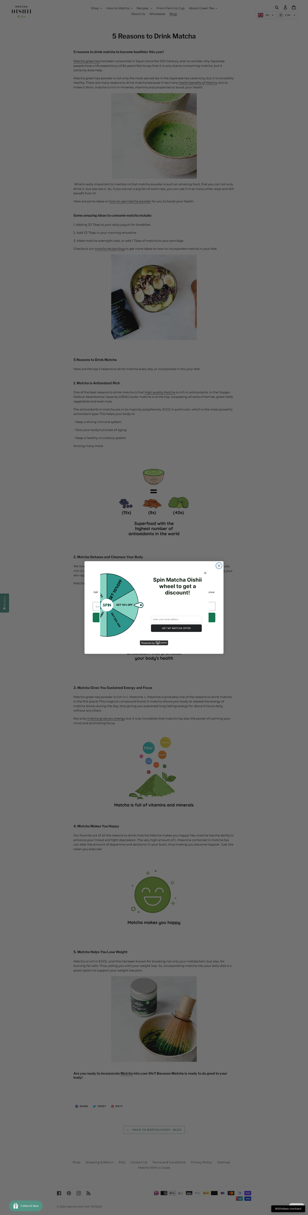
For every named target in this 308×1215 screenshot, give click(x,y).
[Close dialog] (219, 566)
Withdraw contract (288, 1208)
